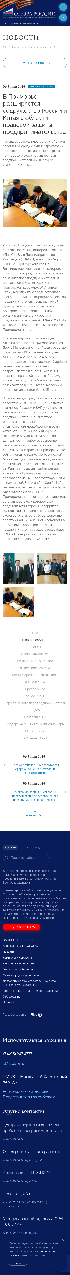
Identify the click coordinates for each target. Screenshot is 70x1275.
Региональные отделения (27, 1091)
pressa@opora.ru (13, 1206)
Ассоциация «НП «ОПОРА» (20, 945)
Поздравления (35, 717)
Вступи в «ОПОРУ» (21, 927)
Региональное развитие (35, 661)
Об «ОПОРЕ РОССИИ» (18, 940)
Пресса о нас (35, 689)
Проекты (8, 1002)
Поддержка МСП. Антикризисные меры (35, 724)
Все (35, 633)
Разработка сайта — (20, 1014)
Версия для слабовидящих (23, 23)
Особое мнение (35, 696)
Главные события (40, 47)
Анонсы (35, 647)
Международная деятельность (35, 675)
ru (63, 17)
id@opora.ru (13, 1063)
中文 (37, 847)
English (25, 847)
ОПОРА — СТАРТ (35, 738)
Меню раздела (36, 63)
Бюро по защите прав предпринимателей (35, 703)
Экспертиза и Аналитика (19, 969)
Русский (10, 847)
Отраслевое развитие (35, 668)
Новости (17, 47)
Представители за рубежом (29, 1097)
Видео (35, 710)
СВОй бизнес (35, 731)
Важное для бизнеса (35, 654)
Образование (11, 996)
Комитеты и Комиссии (17, 957)
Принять (17, 1263)
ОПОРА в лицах (35, 682)
